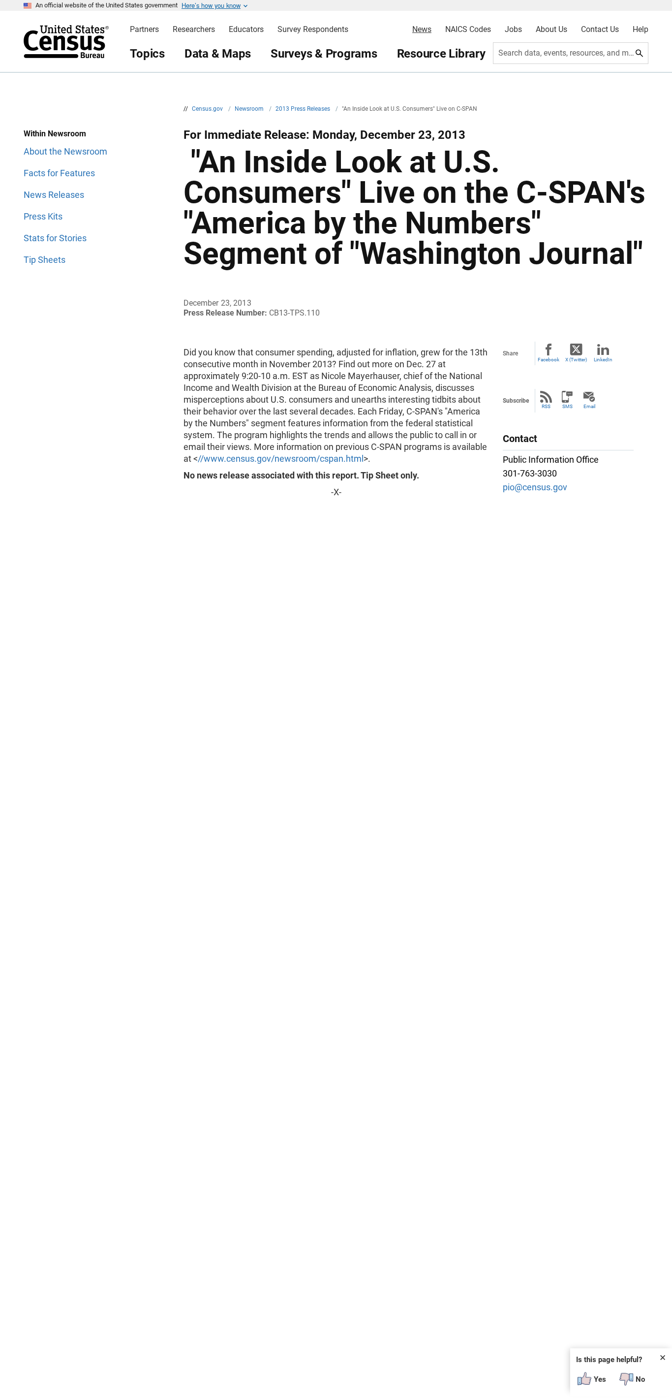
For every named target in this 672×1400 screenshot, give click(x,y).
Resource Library (441, 54)
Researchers (194, 29)
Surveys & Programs (324, 54)
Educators (246, 29)
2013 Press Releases (303, 108)
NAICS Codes (468, 29)
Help (640, 29)
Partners (144, 29)
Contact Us (600, 29)
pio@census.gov (535, 487)
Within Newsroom (55, 133)
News (421, 29)
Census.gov (208, 108)
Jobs (513, 29)
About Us (551, 29)
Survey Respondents (312, 29)
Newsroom (250, 108)
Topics (147, 54)
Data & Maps (217, 54)
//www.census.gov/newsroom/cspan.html (281, 458)
